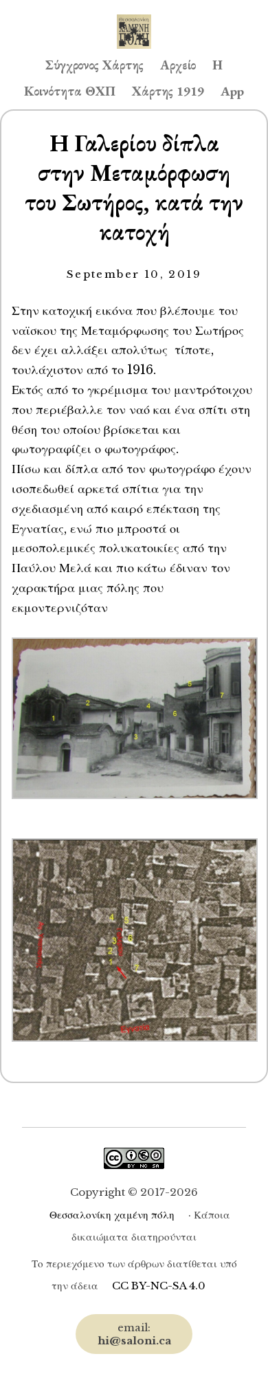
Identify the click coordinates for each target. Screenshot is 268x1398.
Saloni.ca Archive (134, 17)
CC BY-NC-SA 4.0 (158, 1285)
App (232, 91)
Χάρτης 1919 (168, 91)
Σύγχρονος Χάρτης (94, 65)
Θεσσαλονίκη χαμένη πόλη (112, 1214)
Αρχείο (178, 65)
